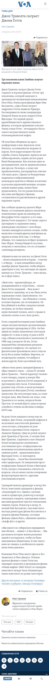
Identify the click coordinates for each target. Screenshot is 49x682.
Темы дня (7, 11)
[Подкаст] (34, 660)
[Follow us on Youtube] (16, 660)
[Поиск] (42, 679)
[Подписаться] (40, 660)
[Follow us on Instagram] (22, 660)
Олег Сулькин (8, 27)
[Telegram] (30, 679)
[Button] (40, 37)
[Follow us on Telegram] (4, 666)
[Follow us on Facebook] (4, 660)
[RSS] (28, 660)
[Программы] (19, 679)
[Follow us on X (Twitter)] (10, 660)
